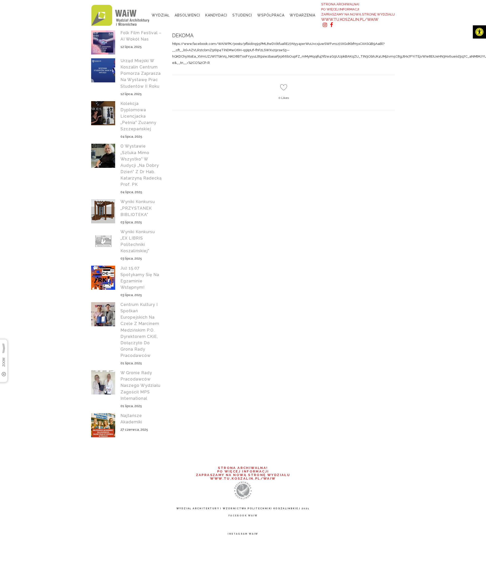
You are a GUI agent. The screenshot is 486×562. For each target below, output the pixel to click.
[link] (479, 32)
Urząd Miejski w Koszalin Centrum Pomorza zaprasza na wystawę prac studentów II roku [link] (140, 73)
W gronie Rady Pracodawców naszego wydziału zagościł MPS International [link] (140, 385)
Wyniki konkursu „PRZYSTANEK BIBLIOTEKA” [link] (137, 208)
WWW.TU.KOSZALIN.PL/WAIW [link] (349, 19)
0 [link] (283, 98)
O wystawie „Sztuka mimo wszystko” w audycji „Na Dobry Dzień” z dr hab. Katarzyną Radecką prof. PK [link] (141, 165)
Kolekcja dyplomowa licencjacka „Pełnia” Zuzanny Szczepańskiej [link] (138, 116)
